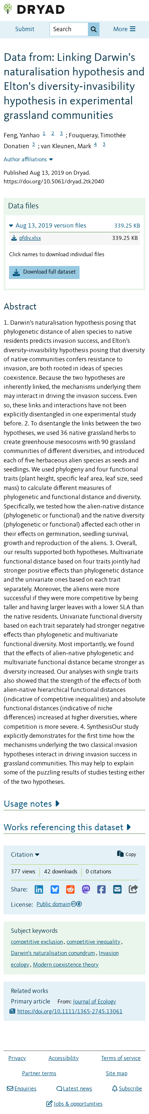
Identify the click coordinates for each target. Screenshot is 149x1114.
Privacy (17, 1058)
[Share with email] (117, 890)
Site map (116, 1074)
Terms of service (121, 1058)
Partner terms (39, 1074)
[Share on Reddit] (70, 890)
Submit (24, 29)
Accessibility (63, 1058)
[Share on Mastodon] (86, 890)
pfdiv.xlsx (30, 238)
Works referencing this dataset (63, 827)
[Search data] (93, 29)
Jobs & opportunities (78, 1104)
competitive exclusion (37, 942)
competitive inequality (93, 942)
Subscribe (130, 1089)
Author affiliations (25, 160)
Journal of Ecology (94, 1002)
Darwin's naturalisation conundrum (53, 953)
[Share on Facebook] (101, 890)
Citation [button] (22, 855)
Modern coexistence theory (66, 965)
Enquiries (25, 1089)
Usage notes (28, 804)
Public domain (53, 904)
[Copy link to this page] (133, 890)
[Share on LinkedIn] (39, 890)
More (121, 29)
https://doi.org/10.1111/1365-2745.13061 (70, 1012)
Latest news (77, 1089)
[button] (74, 225)
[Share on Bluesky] (55, 890)
